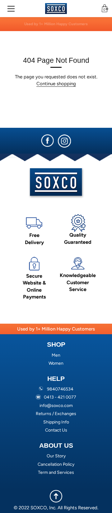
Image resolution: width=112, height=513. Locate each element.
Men (56, 355)
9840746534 (60, 389)
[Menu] (13, 9)
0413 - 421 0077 (60, 397)
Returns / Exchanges (56, 413)
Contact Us (56, 430)
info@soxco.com (56, 405)
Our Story (56, 456)
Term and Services (56, 472)
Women (56, 363)
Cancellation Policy (56, 464)
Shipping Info (56, 422)
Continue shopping (56, 83)
